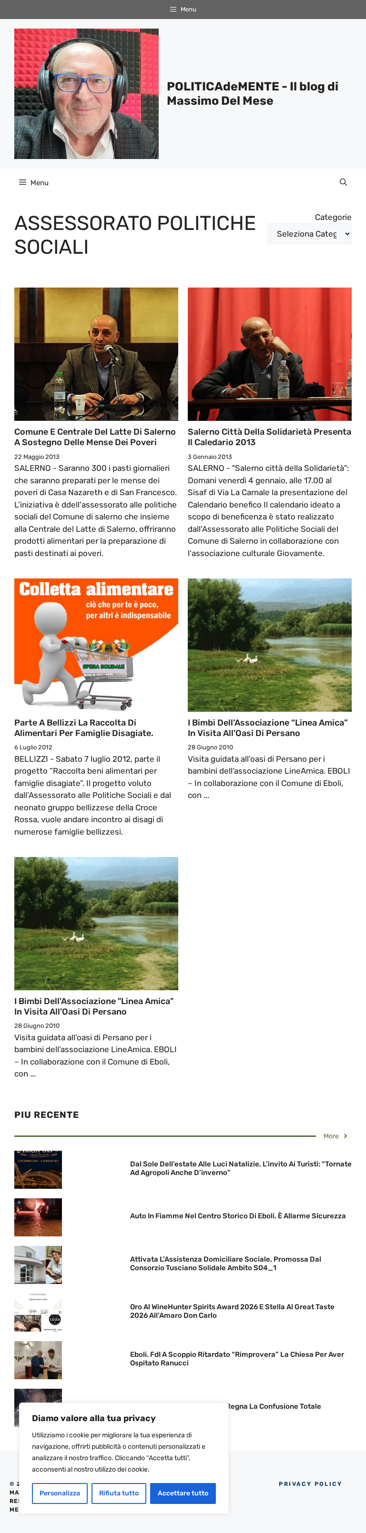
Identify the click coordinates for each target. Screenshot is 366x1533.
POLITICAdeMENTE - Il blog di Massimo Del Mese (252, 94)
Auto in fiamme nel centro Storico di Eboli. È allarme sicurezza (238, 1216)
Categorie (333, 217)
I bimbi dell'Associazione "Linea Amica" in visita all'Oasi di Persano (93, 1006)
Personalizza (60, 1493)
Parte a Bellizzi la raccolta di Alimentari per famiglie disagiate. (83, 727)
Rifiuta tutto (119, 1493)
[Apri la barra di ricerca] (343, 183)
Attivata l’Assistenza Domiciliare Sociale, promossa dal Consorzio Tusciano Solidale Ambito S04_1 (225, 1263)
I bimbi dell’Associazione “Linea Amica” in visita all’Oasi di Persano (268, 727)
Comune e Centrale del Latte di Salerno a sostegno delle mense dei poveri (95, 437)
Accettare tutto (183, 1493)
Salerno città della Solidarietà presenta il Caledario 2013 (269, 437)
